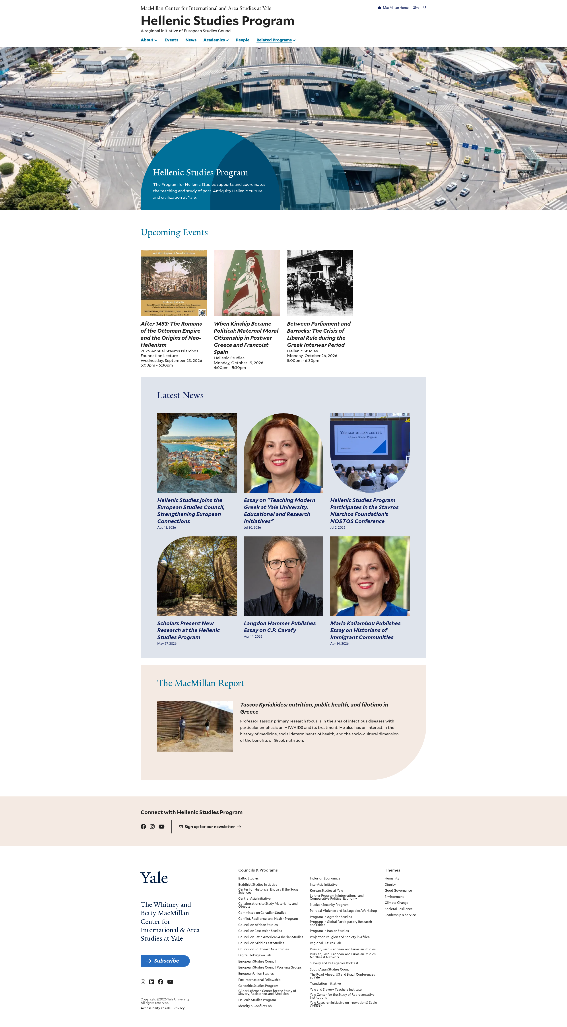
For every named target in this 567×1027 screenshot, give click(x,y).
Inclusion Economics (325, 878)
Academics (214, 40)
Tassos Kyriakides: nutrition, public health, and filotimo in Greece (314, 708)
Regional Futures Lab (325, 943)
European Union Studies (256, 973)
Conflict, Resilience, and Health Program (268, 918)
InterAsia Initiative (324, 884)
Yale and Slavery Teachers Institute (336, 989)
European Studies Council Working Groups (270, 967)
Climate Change (396, 903)
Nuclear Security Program (329, 905)
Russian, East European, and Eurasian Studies (343, 949)
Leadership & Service (400, 915)
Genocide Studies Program (258, 986)
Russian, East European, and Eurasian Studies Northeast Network (343, 956)
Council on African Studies (258, 925)
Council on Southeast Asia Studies (263, 949)
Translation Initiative (325, 983)
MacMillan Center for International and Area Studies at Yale (206, 8)
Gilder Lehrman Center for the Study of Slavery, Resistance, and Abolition (267, 993)
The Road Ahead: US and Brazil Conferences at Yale (342, 976)
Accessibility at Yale (156, 1008)
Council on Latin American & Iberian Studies (270, 937)
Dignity (390, 884)
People (242, 40)
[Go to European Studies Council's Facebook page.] (143, 826)
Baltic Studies (248, 878)
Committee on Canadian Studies (262, 912)
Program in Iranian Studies (329, 931)
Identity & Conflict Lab (255, 1006)
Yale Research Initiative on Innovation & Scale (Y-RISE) (343, 1004)
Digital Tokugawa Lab (254, 955)
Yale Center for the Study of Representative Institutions (342, 996)
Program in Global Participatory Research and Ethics (341, 923)
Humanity (392, 878)
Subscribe (166, 960)
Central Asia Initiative (254, 898)
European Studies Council (208, 30)
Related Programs (274, 40)
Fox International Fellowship (259, 980)
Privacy (179, 1008)
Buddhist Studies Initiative (257, 884)
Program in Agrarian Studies (331, 917)
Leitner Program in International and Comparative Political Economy (337, 897)
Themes (392, 870)
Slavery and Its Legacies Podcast (334, 963)
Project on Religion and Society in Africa (340, 937)
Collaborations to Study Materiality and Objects (268, 905)
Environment (394, 897)
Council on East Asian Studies (260, 931)
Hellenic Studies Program (257, 1000)
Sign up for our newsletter (210, 826)
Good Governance (398, 890)
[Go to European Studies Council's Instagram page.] (152, 826)
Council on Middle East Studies (261, 943)
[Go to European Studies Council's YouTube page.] (162, 826)
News (190, 40)
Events (171, 40)
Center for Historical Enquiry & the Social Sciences (268, 891)
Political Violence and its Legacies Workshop (343, 910)
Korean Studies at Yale (326, 890)
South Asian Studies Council (330, 969)
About (147, 40)
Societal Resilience (399, 909)
